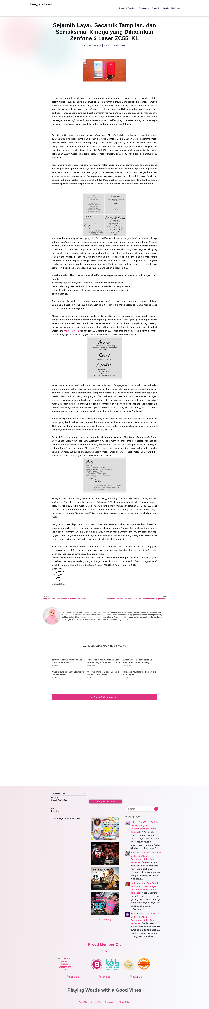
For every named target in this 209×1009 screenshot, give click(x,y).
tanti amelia (137, 883)
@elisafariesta (71, 330)
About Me (83, 1002)
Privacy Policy (124, 1002)
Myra (133, 852)
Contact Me (96, 1002)
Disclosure (109, 1002)
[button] (105, 801)
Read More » (55, 665)
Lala (133, 822)
